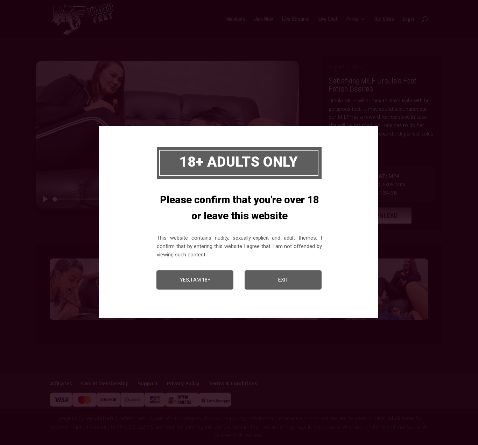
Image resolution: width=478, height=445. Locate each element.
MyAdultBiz (99, 418)
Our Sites (384, 19)
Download (382, 215)
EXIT (283, 280)
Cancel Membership (105, 383)
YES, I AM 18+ (195, 280)
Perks (352, 19)
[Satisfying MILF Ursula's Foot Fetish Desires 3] (287, 319)
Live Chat (328, 19)
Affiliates (61, 383)
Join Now (263, 19)
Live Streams (296, 19)
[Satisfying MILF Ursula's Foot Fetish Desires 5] (93, 319)
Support (148, 383)
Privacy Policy (183, 383)
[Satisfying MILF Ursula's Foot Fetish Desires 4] (190, 319)
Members (236, 19)
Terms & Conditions (233, 383)
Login (408, 19)
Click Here (401, 418)
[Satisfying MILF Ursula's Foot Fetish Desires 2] (385, 319)
